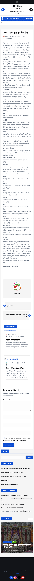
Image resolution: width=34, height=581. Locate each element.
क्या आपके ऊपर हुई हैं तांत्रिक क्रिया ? (23, 511)
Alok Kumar (4, 495)
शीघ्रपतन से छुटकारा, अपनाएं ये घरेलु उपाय (19, 495)
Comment (6, 400)
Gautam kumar (5, 499)
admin (6, 36)
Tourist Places (7, 541)
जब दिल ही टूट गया (5, 480)
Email (5, 422)
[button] (29, 519)
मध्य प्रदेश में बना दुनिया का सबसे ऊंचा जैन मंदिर (12, 472)
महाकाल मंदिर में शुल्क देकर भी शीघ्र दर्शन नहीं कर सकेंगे (13, 476)
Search (5, 451)
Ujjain (14, 541)
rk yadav (3, 504)
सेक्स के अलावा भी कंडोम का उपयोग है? (16, 504)
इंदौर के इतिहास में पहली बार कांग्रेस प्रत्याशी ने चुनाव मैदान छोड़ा (15, 468)
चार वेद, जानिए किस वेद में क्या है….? (9, 484)
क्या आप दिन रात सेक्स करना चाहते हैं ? (15, 508)
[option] (17, 537)
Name (5, 414)
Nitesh (3, 508)
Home (3, 23)
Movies (12, 36)
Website (5, 430)
